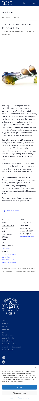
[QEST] (6, 3)
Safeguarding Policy (8, 338)
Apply (4, 320)
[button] (36, 368)
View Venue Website (27, 236)
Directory (5, 323)
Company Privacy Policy (9, 344)
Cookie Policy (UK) (7, 350)
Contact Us (5, 329)
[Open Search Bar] (24, 3)
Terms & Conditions (8, 335)
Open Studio (6, 248)
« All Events (7, 12)
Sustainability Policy (8, 341)
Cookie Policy (13, 398)
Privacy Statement (23, 398)
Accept (19, 387)
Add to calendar (13, 211)
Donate (4, 326)
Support (4, 332)
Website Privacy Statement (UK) (11, 347)
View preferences (19, 393)
